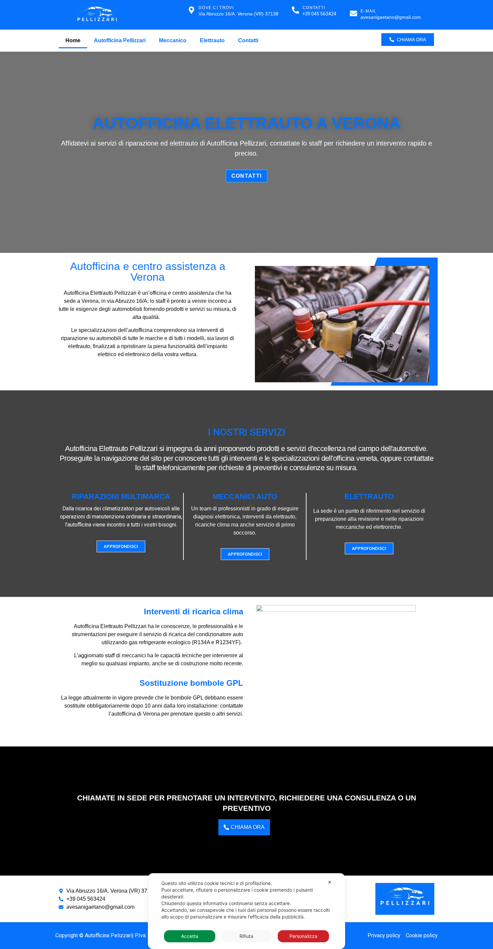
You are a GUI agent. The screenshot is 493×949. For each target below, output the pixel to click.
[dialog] (246, 911)
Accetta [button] (189, 936)
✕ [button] (330, 882)
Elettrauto (212, 40)
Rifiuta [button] (246, 936)
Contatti (248, 40)
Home (72, 40)
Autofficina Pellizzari (120, 40)
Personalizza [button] (303, 936)
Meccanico (172, 40)
